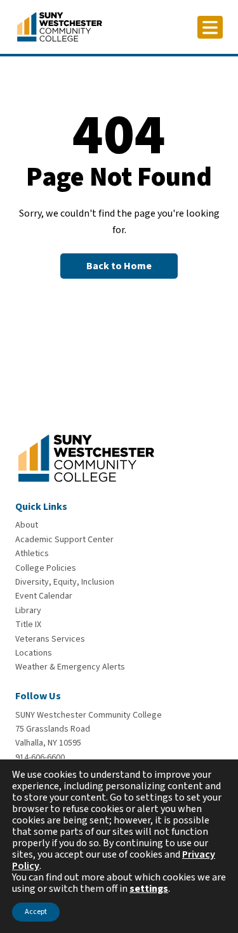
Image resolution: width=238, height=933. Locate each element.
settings (148, 888)
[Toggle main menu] (210, 27)
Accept (36, 911)
